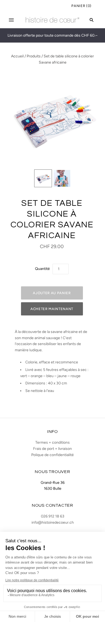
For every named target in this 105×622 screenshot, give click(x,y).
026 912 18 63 (52, 516)
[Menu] (11, 20)
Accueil (17, 56)
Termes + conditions (52, 442)
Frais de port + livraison (52, 448)
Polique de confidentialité (52, 455)
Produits (34, 56)
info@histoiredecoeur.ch (53, 522)
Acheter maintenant (51, 309)
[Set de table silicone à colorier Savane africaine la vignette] (43, 178)
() (81, 6)
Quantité (42, 268)
